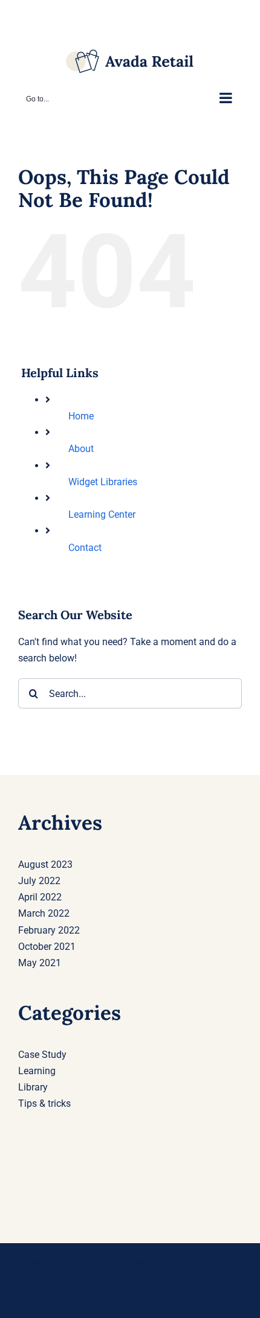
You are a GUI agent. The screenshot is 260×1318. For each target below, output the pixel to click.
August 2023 (45, 864)
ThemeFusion (212, 1261)
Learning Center (101, 514)
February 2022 (49, 930)
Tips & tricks (44, 1103)
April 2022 (40, 897)
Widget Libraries (102, 482)
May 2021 (39, 963)
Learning (37, 1071)
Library (33, 1087)
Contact (85, 547)
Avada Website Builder (138, 1261)
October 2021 (47, 946)
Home (81, 416)
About (81, 448)
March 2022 (44, 913)
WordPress (186, 1274)
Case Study (42, 1054)
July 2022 (39, 881)
